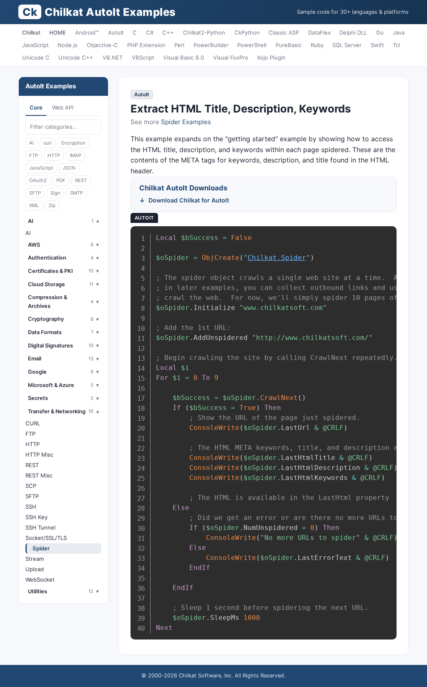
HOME (57, 32)
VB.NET (113, 57)
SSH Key (36, 517)
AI (31, 143)
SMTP (76, 193)
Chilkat (31, 32)
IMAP (75, 155)
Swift (377, 45)
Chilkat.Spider (277, 258)
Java (398, 32)
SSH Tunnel (40, 527)
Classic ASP (284, 32)
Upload (34, 569)
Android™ (87, 32)
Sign (55, 193)
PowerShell (251, 45)
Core (36, 107)
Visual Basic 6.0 (183, 57)
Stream (34, 558)
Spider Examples (186, 122)
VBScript (143, 57)
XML (34, 205)
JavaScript (35, 45)
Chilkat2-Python (204, 32)
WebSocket (40, 579)
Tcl (396, 45)
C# (149, 32)
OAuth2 (38, 180)
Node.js (68, 45)
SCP (30, 485)
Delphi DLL (353, 32)
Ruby (317, 45)
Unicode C (36, 57)
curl (47, 143)
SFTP (35, 193)
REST (81, 180)
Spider (41, 548)
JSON (69, 168)
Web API (62, 107)
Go (380, 32)
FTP (33, 155)
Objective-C (102, 45)
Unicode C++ (75, 57)
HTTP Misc (39, 454)
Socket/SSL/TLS (46, 538)
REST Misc (39, 475)
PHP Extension (146, 45)
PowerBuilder (211, 45)
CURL (32, 423)
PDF (60, 180)
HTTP (54, 155)
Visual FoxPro (230, 57)
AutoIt (116, 32)
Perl (179, 45)
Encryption (73, 143)
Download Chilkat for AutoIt (188, 200)
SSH (30, 506)
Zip (51, 205)
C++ (168, 32)
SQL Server (347, 45)
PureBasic (288, 45)
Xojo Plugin (271, 57)
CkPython (247, 32)
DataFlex (319, 32)
